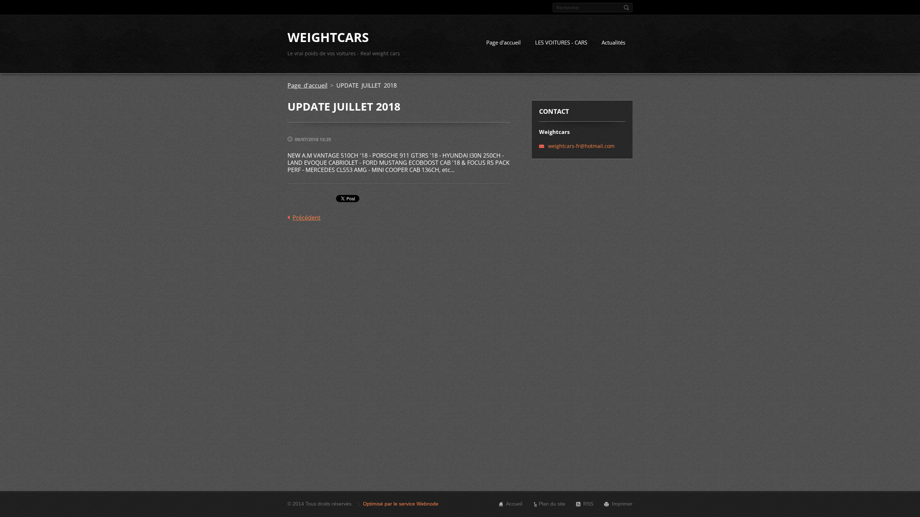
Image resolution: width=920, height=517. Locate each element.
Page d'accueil (503, 42)
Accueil (514, 504)
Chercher (626, 7)
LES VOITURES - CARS (561, 42)
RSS (588, 504)
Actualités (613, 42)
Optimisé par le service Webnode (400, 504)
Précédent (307, 218)
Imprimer (622, 504)
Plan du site (552, 504)
